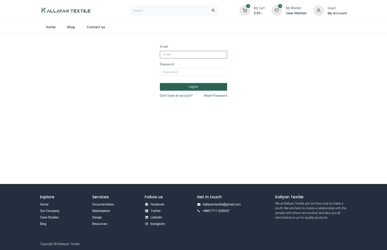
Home (44, 204)
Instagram (157, 224)
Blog (43, 224)
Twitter (155, 211)
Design (97, 217)
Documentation (103, 204)
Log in (193, 86)
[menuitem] (50, 27)
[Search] (213, 10)
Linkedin (156, 217)
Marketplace (101, 211)
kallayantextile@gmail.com (222, 204)
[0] (244, 10)
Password (167, 64)
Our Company (50, 211)
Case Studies (49, 217)
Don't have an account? (176, 95)
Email (164, 46)
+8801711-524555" (216, 211)
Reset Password (215, 95)
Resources (99, 224)
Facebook (157, 204)
